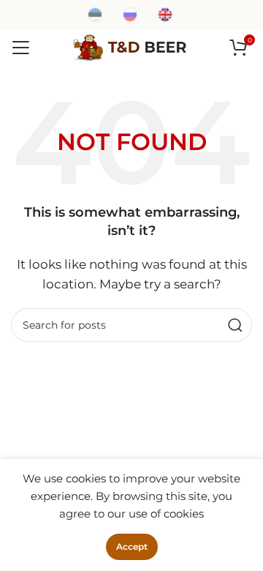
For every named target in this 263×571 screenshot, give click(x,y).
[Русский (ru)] (130, 13)
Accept (132, 546)
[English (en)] (165, 13)
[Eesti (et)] (95, 13)
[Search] (235, 325)
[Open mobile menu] (20, 47)
